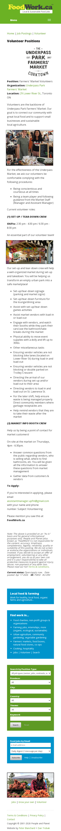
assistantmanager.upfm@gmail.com (28, 501)
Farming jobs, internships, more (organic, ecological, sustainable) (30, 629)
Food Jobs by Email (20, 741)
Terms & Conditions (38, 566)
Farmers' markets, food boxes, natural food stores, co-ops (29, 643)
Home (10, 33)
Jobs (15, 652)
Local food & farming (24, 593)
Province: (15, 678)
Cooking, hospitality (23, 648)
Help (26, 757)
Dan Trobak (44, 828)
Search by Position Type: (23, 669)
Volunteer (40, 33)
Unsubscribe (36, 757)
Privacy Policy (37, 815)
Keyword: (15, 715)
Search (36, 652)
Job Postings (24, 33)
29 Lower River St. (30, 93)
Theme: (14, 705)
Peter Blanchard (27, 828)
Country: (15, 696)
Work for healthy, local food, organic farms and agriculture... (29, 598)
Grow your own (26, 802)
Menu (13, 20)
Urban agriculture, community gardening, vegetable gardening (29, 636)
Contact (11, 819)
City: (12, 687)
